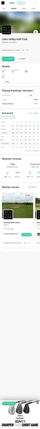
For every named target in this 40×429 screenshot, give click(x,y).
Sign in (11, 3)
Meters (36, 113)
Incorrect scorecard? (32, 151)
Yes (23, 50)
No (27, 50)
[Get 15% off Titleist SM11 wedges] (20, 414)
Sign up (20, 3)
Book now (26, 235)
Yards (30, 113)
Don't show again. (20, 427)
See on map (13, 42)
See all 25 (32, 187)
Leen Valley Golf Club (8, 116)
